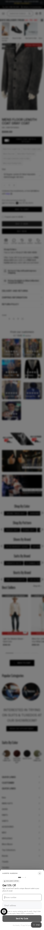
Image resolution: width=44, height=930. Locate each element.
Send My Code (22, 918)
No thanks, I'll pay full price (22, 925)
